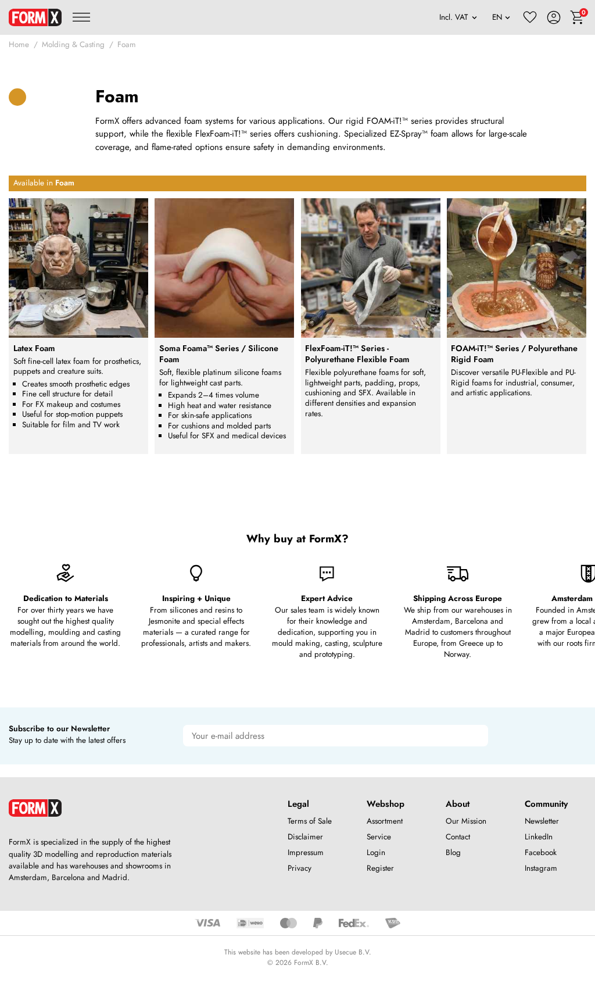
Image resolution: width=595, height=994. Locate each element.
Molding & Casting (73, 44)
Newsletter (542, 821)
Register (380, 868)
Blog (453, 852)
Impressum (306, 852)
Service (379, 836)
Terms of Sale (310, 821)
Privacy (299, 868)
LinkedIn (539, 836)
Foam (126, 44)
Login (376, 852)
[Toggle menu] (81, 17)
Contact (458, 836)
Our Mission (466, 821)
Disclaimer (305, 836)
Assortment (385, 821)
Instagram (541, 868)
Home (19, 44)
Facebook (541, 852)
